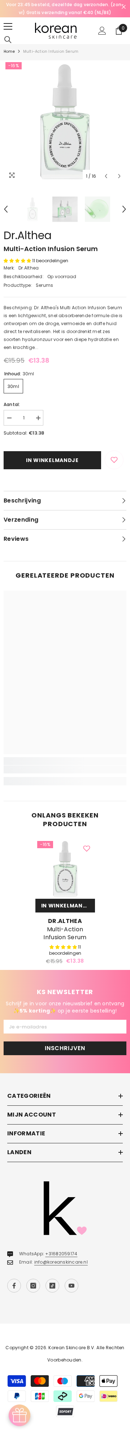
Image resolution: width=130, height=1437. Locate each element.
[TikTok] (52, 1286)
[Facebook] (14, 1286)
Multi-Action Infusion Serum (64, 933)
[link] (65, 769)
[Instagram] (33, 1286)
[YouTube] (71, 1286)
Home (9, 51)
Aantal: (12, 404)
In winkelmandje (52, 460)
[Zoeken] (8, 39)
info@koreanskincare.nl (61, 1262)
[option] (65, 8)
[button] (106, 176)
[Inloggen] (102, 31)
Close (123, 7)
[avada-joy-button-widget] (19, 1415)
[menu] (8, 26)
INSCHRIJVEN (65, 1048)
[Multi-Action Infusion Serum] (65, 869)
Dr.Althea (28, 235)
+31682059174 (61, 1254)
